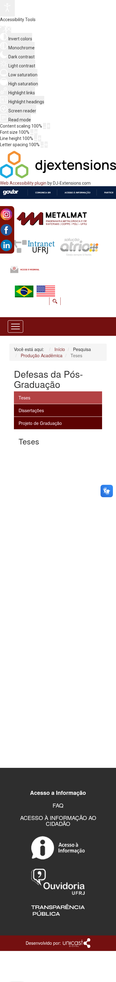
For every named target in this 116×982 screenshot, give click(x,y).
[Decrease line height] (35, 138)
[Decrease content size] (44, 126)
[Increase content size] (48, 126)
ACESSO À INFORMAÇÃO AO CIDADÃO (58, 820)
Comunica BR (43, 192)
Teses (24, 397)
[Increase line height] (39, 138)
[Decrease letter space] (42, 145)
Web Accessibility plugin (23, 183)
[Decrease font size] (31, 132)
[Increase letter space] (46, 145)
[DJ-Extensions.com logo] (58, 176)
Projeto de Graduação (40, 423)
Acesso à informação (77, 192)
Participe (109, 192)
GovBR (10, 192)
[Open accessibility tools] (7, 8)
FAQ (58, 805)
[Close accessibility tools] (8, 30)
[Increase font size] (35, 132)
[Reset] (3, 29)
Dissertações (31, 410)
